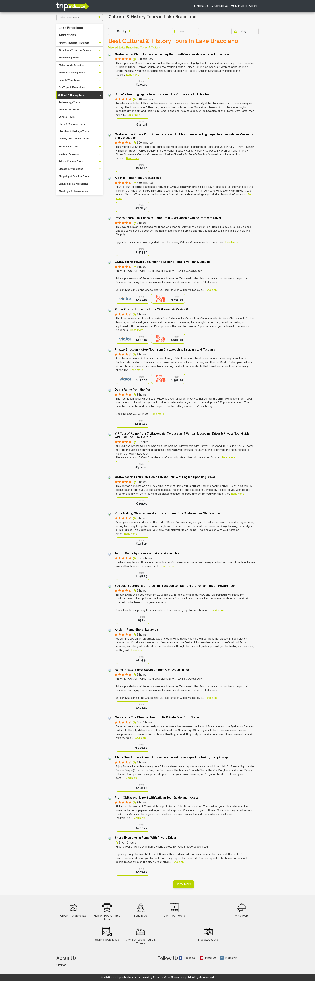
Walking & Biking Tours (72, 72)
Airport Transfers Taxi (73, 916)
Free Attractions (208, 940)
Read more (132, 75)
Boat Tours (140, 916)
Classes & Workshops (71, 169)
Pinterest (210, 958)
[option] (132, 83)
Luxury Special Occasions (73, 183)
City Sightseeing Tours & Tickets (140, 942)
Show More (183, 884)
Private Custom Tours (71, 161)
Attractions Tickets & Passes (75, 50)
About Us (202, 6)
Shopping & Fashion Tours (74, 176)
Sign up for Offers (245, 6)
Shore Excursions (69, 146)
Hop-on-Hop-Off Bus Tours (107, 918)
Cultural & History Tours (71, 95)
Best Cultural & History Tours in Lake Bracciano (173, 41)
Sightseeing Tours (69, 57)
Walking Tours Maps (107, 940)
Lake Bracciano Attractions (71, 32)
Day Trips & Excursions (72, 87)
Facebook (190, 958)
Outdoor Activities (69, 154)
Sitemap (61, 965)
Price (181, 31)
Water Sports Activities (71, 65)
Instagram (231, 958)
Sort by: (122, 31)
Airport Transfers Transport (74, 42)
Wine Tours (242, 916)
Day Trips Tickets (174, 916)
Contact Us (221, 6)
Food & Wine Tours (69, 80)
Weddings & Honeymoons (73, 191)
